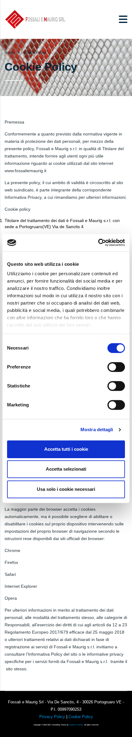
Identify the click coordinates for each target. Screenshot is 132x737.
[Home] (35, 19)
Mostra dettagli (96, 429)
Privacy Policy (52, 716)
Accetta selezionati (66, 469)
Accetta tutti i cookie (66, 449)
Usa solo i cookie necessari (66, 489)
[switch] (116, 367)
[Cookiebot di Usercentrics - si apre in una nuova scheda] (98, 242)
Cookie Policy (80, 716)
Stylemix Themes (76, 725)
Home (10, 52)
